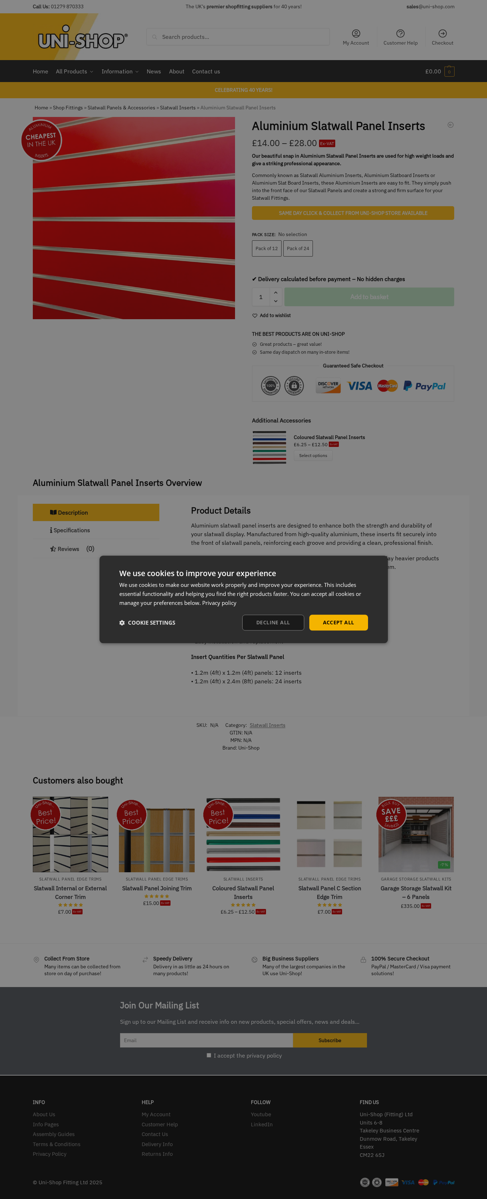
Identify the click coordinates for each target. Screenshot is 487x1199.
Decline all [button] (273, 622)
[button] (147, 622)
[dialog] (243, 599)
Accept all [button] (338, 622)
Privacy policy (219, 602)
